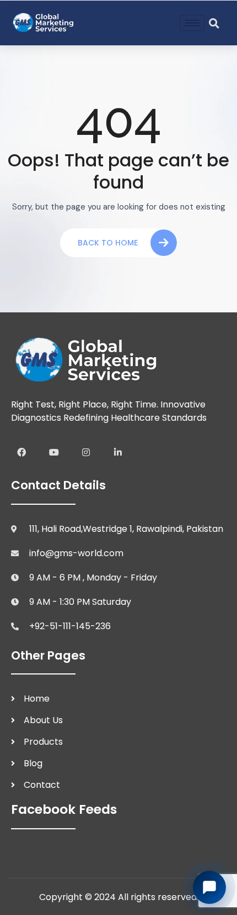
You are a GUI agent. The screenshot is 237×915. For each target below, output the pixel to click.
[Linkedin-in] (117, 451)
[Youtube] (53, 451)
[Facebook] (21, 451)
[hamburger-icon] (192, 23)
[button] (213, 23)
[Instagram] (86, 451)
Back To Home (108, 242)
